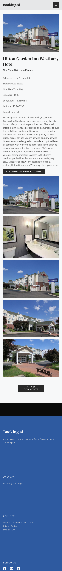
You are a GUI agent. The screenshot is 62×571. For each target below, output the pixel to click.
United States (26, 69)
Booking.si (11, 4)
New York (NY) (10, 69)
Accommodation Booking (24, 171)
